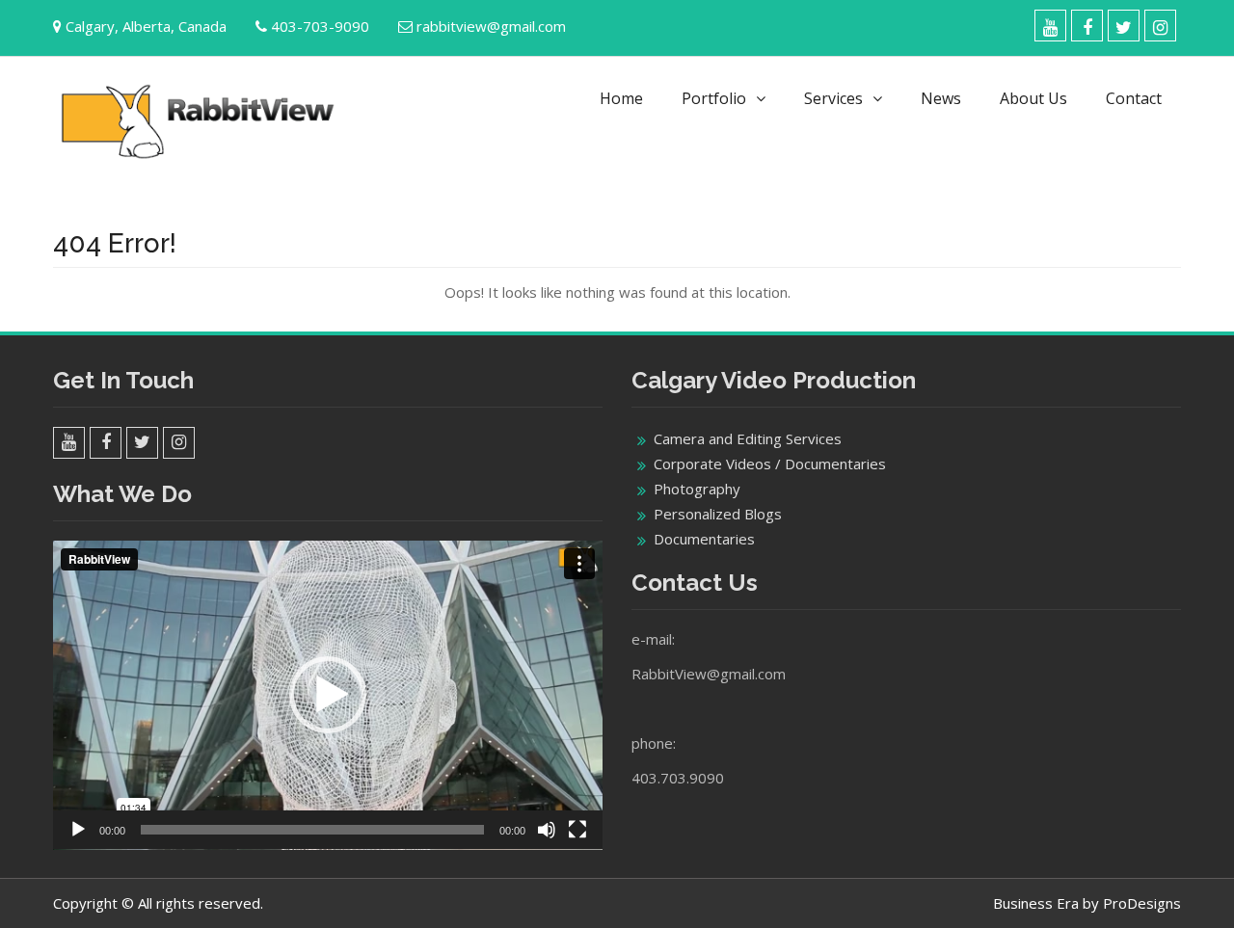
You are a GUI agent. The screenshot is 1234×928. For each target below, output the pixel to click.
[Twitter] (1124, 25)
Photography (697, 488)
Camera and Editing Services (748, 438)
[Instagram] (1160, 25)
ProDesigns (1142, 903)
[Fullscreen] (577, 829)
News (941, 98)
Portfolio (714, 98)
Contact (1134, 98)
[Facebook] (1087, 25)
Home (621, 98)
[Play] (78, 829)
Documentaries (704, 538)
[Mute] (546, 829)
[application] (328, 695)
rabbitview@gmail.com (491, 26)
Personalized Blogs (718, 513)
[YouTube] (1050, 25)
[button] (327, 694)
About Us (1033, 98)
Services (833, 98)
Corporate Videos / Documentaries (770, 463)
